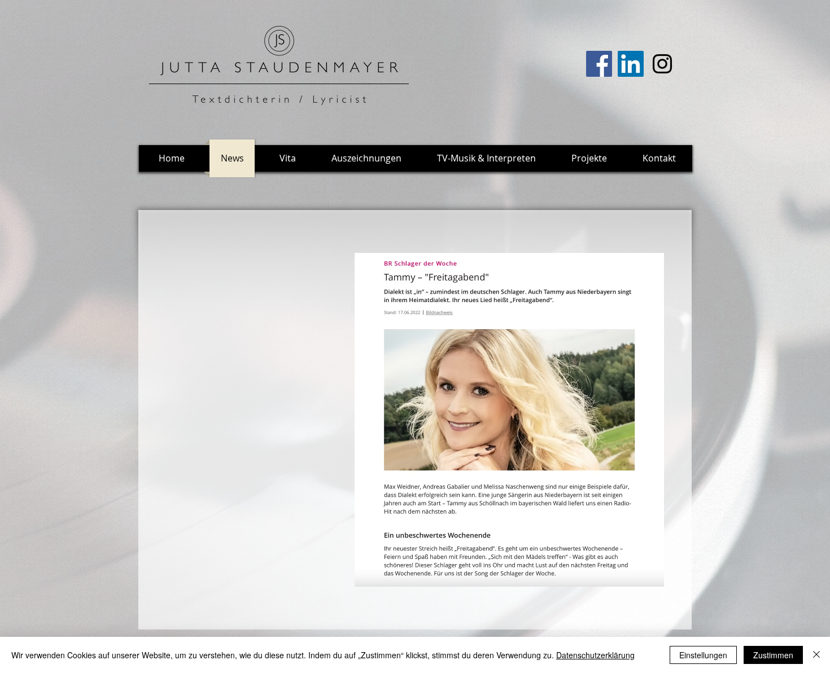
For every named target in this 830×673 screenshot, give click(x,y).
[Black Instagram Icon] (662, 64)
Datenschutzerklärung (595, 655)
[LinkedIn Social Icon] (631, 64)
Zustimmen (773, 655)
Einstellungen (703, 655)
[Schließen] (816, 655)
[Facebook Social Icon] (599, 64)
